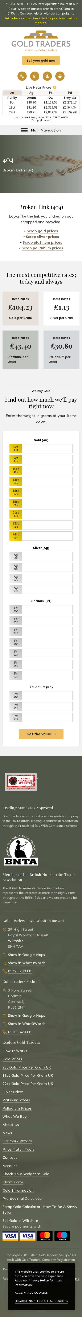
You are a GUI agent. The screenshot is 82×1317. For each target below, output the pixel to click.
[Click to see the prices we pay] (54, 87)
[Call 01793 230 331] (22, 76)
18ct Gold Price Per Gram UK (28, 1075)
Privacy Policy (39, 1280)
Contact (10, 1157)
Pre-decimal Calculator (23, 1198)
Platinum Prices (16, 1100)
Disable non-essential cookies (41, 1301)
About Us (11, 1124)
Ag (31, 93)
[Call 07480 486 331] (34, 76)
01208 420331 (20, 1032)
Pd (70, 93)
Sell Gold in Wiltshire (20, 1220)
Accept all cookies (31, 1292)
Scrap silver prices (42, 236)
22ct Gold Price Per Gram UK (28, 1083)
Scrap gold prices (42, 231)
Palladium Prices (17, 1108)
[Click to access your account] (47, 76)
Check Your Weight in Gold (26, 1174)
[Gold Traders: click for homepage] (41, 41)
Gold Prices (12, 1059)
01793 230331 (20, 971)
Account (10, 1165)
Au (12, 93)
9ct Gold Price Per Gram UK (27, 1067)
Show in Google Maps (26, 954)
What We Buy (15, 1116)
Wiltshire (16, 941)
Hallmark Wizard (17, 1141)
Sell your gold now (41, 60)
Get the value (38, 734)
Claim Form (13, 1182)
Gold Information (18, 1190)
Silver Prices (13, 1092)
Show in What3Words (26, 963)
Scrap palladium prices (42, 248)
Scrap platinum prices (42, 242)
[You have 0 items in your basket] (60, 76)
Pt (50, 93)
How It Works (15, 1051)
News (7, 1133)
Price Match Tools (18, 1149)
